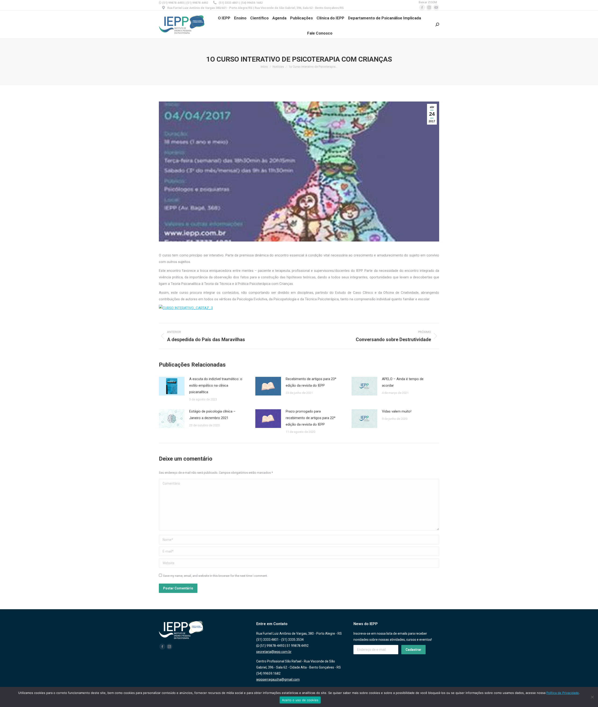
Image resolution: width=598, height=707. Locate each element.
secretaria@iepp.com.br (274, 652)
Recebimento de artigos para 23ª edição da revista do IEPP (311, 382)
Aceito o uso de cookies (300, 700)
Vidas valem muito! (396, 411)
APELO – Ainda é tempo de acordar (403, 382)
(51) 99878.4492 (197, 2)
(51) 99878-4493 (272, 646)
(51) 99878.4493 (172, 2)
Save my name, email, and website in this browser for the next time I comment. (215, 576)
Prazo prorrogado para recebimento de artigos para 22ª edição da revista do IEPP (310, 418)
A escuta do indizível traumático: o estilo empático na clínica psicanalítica (215, 385)
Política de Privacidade (562, 693)
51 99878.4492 (298, 646)
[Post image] (172, 386)
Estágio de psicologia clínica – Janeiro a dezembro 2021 (212, 414)
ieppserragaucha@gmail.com (278, 679)
